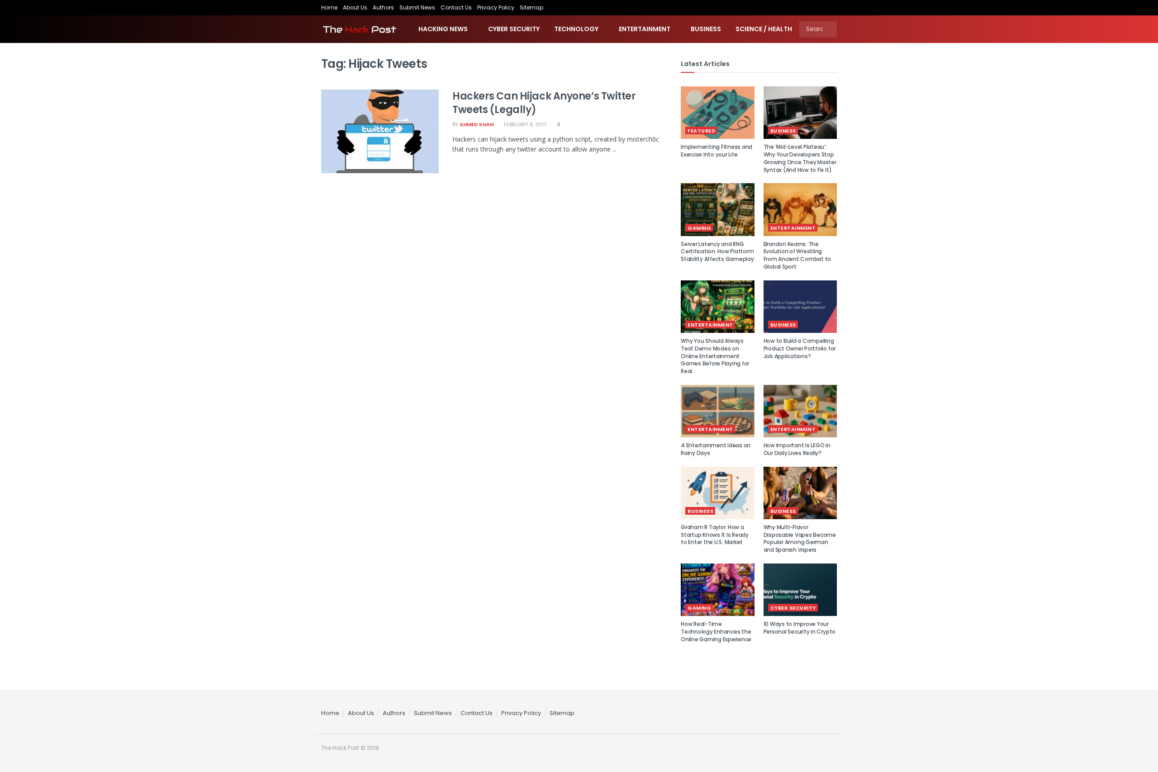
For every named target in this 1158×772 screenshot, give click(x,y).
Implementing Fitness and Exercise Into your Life (716, 150)
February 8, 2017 (524, 124)
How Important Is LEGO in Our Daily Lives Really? (797, 449)
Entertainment (644, 28)
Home (329, 7)
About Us (355, 7)
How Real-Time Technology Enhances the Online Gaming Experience (716, 631)
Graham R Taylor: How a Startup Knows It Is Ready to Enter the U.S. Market (715, 534)
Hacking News (443, 28)
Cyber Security (514, 28)
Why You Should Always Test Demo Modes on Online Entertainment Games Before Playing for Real (715, 356)
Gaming (699, 228)
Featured (701, 130)
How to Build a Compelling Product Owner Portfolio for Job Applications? (800, 348)
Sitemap (531, 7)
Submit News (417, 7)
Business (706, 28)
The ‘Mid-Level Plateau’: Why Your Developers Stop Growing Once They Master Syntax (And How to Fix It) (800, 158)
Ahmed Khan (477, 124)
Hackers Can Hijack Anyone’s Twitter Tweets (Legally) (544, 103)
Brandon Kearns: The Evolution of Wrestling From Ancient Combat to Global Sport (797, 255)
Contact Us (456, 7)
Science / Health (764, 28)
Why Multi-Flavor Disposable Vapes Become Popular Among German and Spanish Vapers (800, 538)
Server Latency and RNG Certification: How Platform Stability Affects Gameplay (717, 251)
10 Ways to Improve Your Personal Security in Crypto (800, 627)
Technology (576, 28)
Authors (383, 7)
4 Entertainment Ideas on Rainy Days (715, 449)
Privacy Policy (495, 7)
